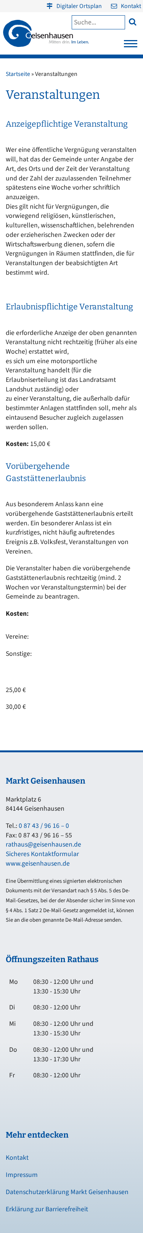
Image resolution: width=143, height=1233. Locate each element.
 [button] (132, 22)
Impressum (22, 1175)
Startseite (18, 74)
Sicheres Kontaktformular (42, 854)
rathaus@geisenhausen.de (43, 844)
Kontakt (131, 6)
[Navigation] (130, 45)
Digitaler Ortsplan (79, 6)
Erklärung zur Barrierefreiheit (47, 1209)
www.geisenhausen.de (38, 863)
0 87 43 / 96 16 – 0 (44, 826)
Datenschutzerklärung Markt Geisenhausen (67, 1192)
